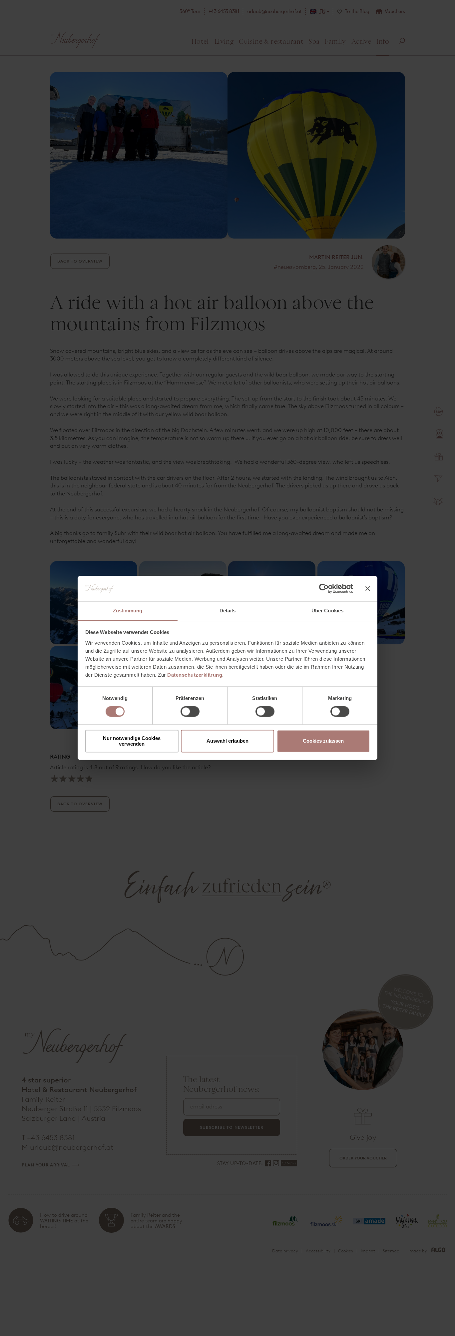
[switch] (190, 711)
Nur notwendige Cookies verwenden (132, 741)
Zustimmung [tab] (128, 610)
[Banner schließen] (367, 588)
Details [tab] (228, 610)
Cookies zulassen (323, 741)
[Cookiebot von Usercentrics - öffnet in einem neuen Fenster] (324, 589)
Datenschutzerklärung (194, 675)
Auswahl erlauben (227, 741)
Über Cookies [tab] (327, 610)
